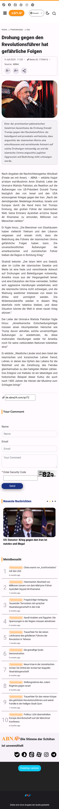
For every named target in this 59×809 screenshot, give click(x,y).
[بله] (17, 754)
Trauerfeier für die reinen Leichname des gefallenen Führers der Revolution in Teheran (28, 636)
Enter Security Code (14, 472)
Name (5, 426)
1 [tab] (47, 501)
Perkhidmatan (16, 30)
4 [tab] (55, 501)
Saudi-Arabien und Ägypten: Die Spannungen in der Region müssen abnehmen (32, 619)
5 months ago (14, 658)
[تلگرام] (53, 754)
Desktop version (29, 768)
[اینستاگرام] (46, 754)
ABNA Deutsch (18, 13)
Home (4, 30)
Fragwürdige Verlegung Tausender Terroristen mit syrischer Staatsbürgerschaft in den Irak (28, 603)
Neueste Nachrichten (17, 501)
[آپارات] (39, 754)
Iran (28, 30)
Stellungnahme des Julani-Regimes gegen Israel (29, 684)
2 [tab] (49, 501)
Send (12, 485)
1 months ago (14, 593)
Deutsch (35, 13)
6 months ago (14, 575)
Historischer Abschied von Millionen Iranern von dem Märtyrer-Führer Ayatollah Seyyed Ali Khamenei (30, 586)
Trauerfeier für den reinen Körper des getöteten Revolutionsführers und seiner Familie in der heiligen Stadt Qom (33, 700)
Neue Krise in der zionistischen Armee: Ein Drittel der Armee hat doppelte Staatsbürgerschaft (31, 668)
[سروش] (24, 754)
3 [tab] (52, 501)
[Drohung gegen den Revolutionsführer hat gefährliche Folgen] (29, 99)
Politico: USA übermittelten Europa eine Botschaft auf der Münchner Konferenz (30, 718)
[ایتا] (31, 754)
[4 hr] (29, 522)
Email (5, 441)
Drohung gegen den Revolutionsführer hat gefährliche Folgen (25, 44)
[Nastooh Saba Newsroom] (29, 795)
